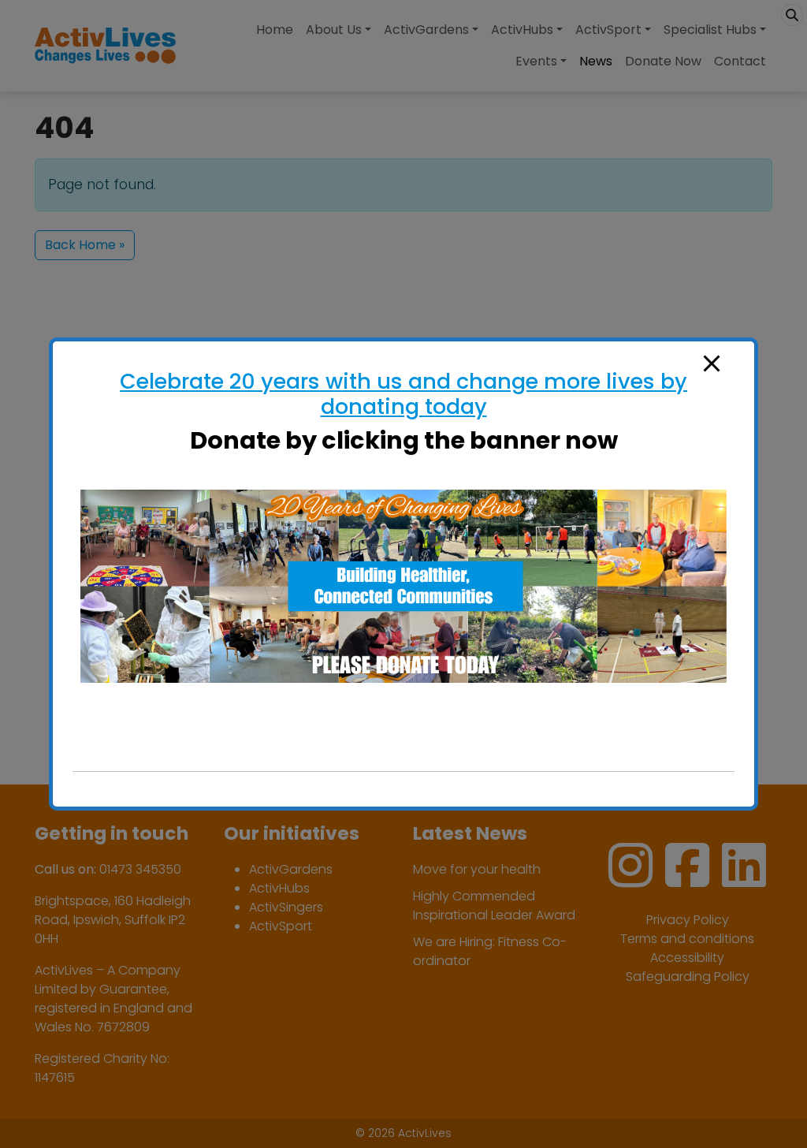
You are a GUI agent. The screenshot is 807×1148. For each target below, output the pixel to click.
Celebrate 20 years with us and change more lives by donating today (403, 394)
